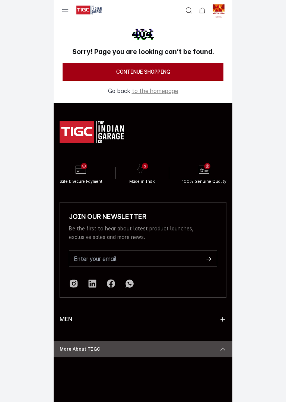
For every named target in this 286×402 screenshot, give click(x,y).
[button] (222, 319)
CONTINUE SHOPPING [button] (143, 72)
